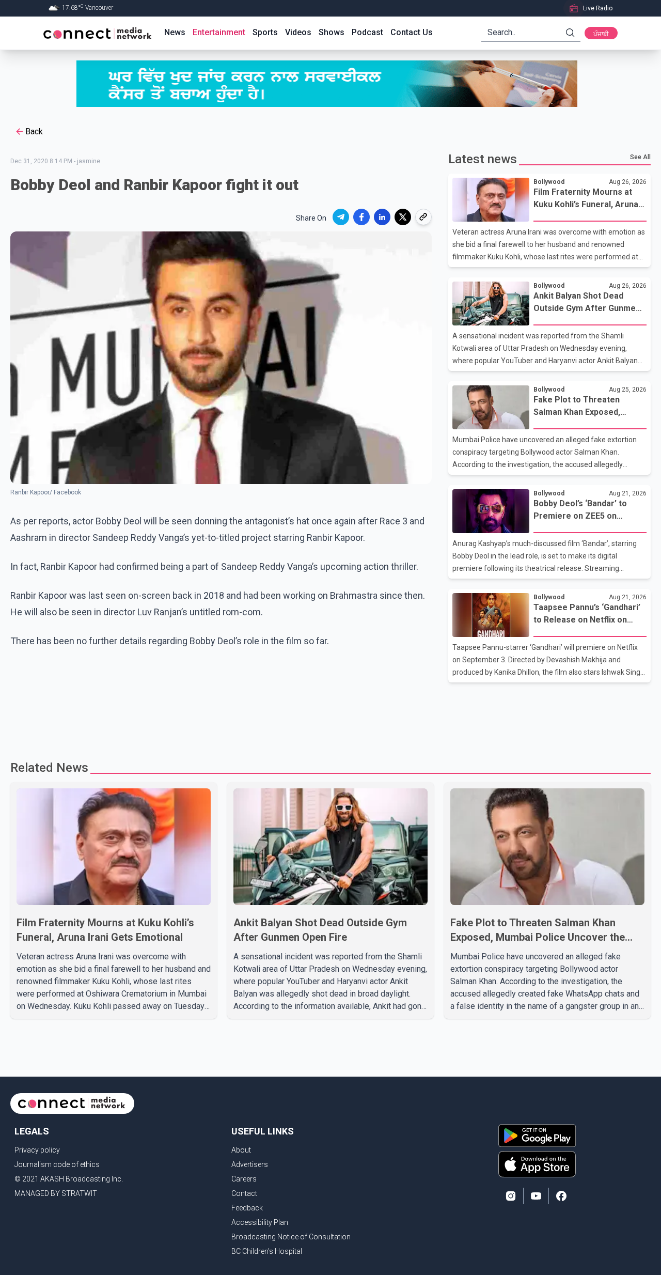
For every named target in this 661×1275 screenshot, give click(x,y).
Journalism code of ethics (57, 1164)
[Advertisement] (326, 716)
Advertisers (249, 1164)
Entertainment (219, 32)
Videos (298, 32)
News (174, 32)
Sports (265, 32)
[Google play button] (537, 1135)
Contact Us (411, 32)
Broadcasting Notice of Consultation (291, 1237)
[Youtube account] (536, 1196)
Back (34, 131)
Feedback (247, 1208)
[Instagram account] (510, 1196)
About (241, 1150)
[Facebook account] (561, 1196)
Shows (331, 32)
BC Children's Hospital (266, 1251)
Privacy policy (37, 1150)
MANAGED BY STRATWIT (55, 1193)
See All (640, 157)
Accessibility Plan (259, 1222)
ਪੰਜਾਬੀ (601, 34)
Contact (244, 1193)
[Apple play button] (537, 1164)
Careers (244, 1179)
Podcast (367, 32)
